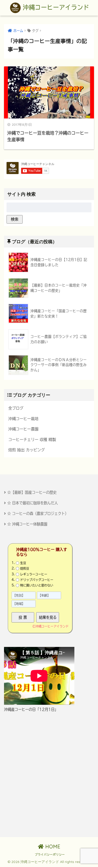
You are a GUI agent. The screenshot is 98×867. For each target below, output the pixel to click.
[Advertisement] (49, 775)
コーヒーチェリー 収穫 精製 (32, 439)
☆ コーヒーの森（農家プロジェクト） (37, 513)
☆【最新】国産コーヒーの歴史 (32, 492)
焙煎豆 (24, 568)
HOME (52, 846)
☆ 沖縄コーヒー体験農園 (27, 524)
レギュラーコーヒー (33, 573)
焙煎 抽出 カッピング (26, 450)
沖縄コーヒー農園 (23, 429)
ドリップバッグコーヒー (36, 579)
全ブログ (15, 408)
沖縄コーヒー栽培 (23, 419)
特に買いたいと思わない (36, 585)
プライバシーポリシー (50, 854)
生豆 (23, 562)
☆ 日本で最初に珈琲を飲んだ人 (32, 503)
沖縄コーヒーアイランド (55, 7)
